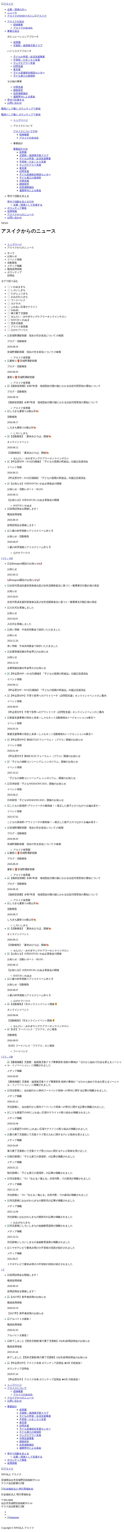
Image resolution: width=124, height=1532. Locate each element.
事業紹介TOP (20, 149)
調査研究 (18, 90)
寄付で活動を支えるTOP (20, 201)
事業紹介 (12, 1406)
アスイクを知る (15, 21)
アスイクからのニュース (20, 214)
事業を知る (13, 31)
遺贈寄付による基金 (24, 96)
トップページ (20, 120)
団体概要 (18, 24)
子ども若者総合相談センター (29, 72)
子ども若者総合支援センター (35, 1429)
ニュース (12, 12)
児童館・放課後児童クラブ (27, 45)
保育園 (17, 42)
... (7, 558)
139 (11, 1056)
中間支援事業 (26, 1438)
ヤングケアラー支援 (24, 63)
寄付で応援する (15, 100)
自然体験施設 (20, 93)
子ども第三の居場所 (24, 76)
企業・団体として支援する (27, 205)
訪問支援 (18, 66)
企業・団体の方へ (17, 9)
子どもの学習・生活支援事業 (29, 56)
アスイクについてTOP (25, 131)
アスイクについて (17, 1388)
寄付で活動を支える (18, 1453)
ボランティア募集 (17, 208)
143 (11, 558)
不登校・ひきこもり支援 (26, 60)
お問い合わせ (14, 103)
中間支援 (18, 87)
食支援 (17, 69)
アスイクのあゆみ (23, 28)
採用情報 (12, 211)
